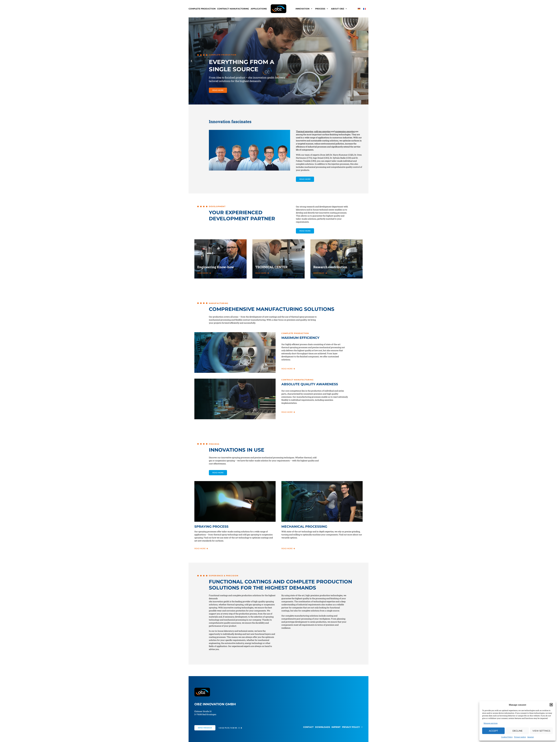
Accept (493, 730)
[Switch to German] (359, 8)
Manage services (491, 723)
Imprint (530, 737)
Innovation (302, 8)
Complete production (202, 8)
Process (320, 8)
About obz (337, 8)
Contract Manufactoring (233, 8)
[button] (551, 704)
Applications (259, 8)
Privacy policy (520, 737)
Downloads (322, 727)
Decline (517, 730)
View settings (541, 730)
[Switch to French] (364, 8)
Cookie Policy (507, 737)
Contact (308, 727)
